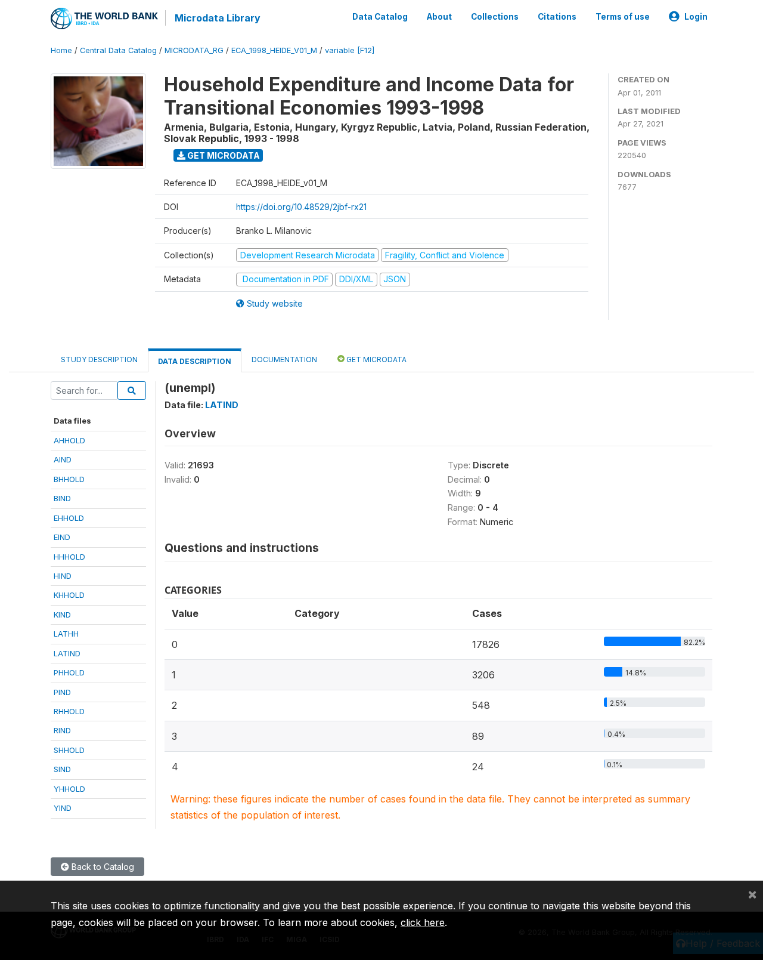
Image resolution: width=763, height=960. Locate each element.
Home (61, 50)
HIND (63, 576)
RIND (62, 730)
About (439, 16)
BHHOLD (69, 479)
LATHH (66, 633)
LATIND (67, 653)
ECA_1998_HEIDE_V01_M (274, 50)
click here (423, 922)
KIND (62, 614)
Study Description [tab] (99, 359)
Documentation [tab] (284, 359)
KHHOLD (69, 595)
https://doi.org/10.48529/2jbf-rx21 (301, 207)
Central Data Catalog (118, 50)
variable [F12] (349, 50)
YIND (63, 808)
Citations (557, 16)
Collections (495, 16)
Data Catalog (380, 16)
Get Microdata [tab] (376, 359)
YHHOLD (69, 789)
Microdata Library (217, 18)
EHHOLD (69, 518)
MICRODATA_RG (194, 50)
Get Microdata (222, 155)
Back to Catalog (101, 867)
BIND (62, 498)
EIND (62, 537)
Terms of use (622, 16)
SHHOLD (69, 750)
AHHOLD (69, 440)
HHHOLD (69, 556)
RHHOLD (69, 711)
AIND (63, 459)
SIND (62, 769)
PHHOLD (69, 672)
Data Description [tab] (194, 361)
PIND (62, 692)
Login (696, 16)
